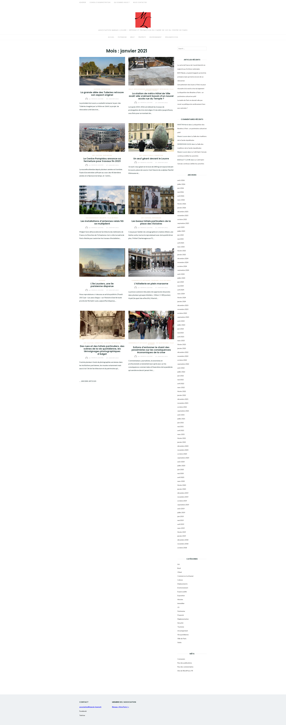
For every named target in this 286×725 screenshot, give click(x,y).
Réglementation (171, 37)
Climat (179, 572)
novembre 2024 (182, 262)
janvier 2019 (181, 536)
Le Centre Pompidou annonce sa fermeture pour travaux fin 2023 (102, 160)
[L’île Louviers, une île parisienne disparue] (102, 262)
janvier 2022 (181, 395)
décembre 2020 (182, 446)
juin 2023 (180, 329)
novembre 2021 (182, 403)
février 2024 (181, 297)
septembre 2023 (183, 317)
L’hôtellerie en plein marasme (151, 283)
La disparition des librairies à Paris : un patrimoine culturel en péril (192, 128)
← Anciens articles (87, 381)
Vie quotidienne (162, 343)
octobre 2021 (182, 407)
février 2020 (181, 485)
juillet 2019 (181, 512)
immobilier (180, 603)
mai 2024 (180, 286)
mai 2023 (180, 333)
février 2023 (181, 344)
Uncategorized (182, 631)
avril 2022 (180, 383)
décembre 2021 (182, 399)
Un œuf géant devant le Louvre (151, 158)
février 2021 (181, 438)
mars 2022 (181, 387)
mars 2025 (181, 247)
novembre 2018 (182, 544)
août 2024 (181, 274)
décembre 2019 (182, 493)
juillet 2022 (181, 372)
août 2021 (181, 415)
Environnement (155, 37)
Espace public (148, 155)
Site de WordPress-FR (185, 671)
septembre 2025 (183, 223)
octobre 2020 (182, 454)
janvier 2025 (181, 254)
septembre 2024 (183, 270)
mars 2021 (181, 434)
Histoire (97, 89)
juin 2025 (180, 235)
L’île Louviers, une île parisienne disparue (102, 285)
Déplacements (139, 89)
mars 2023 (181, 340)
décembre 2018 (182, 540)
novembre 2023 (182, 309)
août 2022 (181, 368)
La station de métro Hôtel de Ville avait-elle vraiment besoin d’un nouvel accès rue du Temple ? (151, 96)
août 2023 (181, 321)
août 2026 (181, 180)
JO (178, 607)
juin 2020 (180, 469)
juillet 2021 (181, 419)
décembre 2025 (182, 211)
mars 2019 (181, 528)
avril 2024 (180, 290)
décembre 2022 (182, 352)
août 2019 (181, 508)
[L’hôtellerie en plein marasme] (151, 262)
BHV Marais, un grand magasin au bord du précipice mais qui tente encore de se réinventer (191, 77)
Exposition (159, 155)
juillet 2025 (181, 231)
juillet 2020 (181, 466)
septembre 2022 (183, 364)
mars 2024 (181, 294)
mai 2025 (180, 239)
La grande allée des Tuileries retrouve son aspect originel (102, 93)
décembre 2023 (182, 305)
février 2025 (181, 251)
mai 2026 (180, 192)
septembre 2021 (183, 411)
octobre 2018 (182, 548)
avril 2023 (180, 337)
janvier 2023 (181, 348)
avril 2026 (180, 196)
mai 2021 (180, 426)
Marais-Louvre (96, 98)
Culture (99, 155)
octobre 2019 (182, 501)
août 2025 (181, 227)
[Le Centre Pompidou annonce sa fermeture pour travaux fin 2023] (102, 137)
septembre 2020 (183, 458)
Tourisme (155, 280)
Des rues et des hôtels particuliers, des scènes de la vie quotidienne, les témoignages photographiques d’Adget (102, 350)
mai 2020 (180, 473)
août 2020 (181, 462)
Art (93, 155)
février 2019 (181, 532)
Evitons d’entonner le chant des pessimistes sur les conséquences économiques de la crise (151, 350)
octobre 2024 (182, 266)
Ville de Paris (112, 218)
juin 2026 (180, 188)
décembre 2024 (182, 258)
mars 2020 (181, 481)
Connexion (181, 659)
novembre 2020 (182, 450)
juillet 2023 (181, 325)
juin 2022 (180, 376)
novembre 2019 (182, 497)
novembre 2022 (182, 356)
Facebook (83, 711)
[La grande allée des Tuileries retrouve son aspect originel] (102, 71)
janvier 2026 (181, 208)
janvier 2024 (181, 301)
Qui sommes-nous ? (121, 2)
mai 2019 (180, 520)
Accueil (111, 37)
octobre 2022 (182, 360)
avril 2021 (180, 430)
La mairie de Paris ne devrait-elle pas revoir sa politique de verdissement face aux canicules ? (191, 104)
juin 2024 (180, 282)
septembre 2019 (183, 505)
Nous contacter (140, 2)
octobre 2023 (182, 313)
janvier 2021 (181, 442)
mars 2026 (181, 200)
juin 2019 (180, 516)
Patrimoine (122, 37)
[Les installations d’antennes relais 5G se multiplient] (102, 200)
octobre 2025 (182, 219)
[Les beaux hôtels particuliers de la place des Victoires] (151, 200)
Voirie (154, 90)
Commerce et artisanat (141, 280)
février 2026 (181, 204)
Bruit (132, 37)
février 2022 (181, 391)
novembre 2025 (182, 215)
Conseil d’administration (100, 2)
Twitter (82, 715)
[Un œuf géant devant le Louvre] (151, 137)
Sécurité (103, 218)
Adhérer (82, 2)
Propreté (142, 37)
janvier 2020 (181, 489)
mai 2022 (180, 380)
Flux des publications (184, 663)
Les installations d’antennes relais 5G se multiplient (102, 222)
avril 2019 (180, 524)
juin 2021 (180, 423)
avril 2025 (180, 243)
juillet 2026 (181, 184)
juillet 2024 (181, 278)
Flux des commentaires (185, 667)
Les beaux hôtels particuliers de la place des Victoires (151, 222)
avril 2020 (180, 477)
